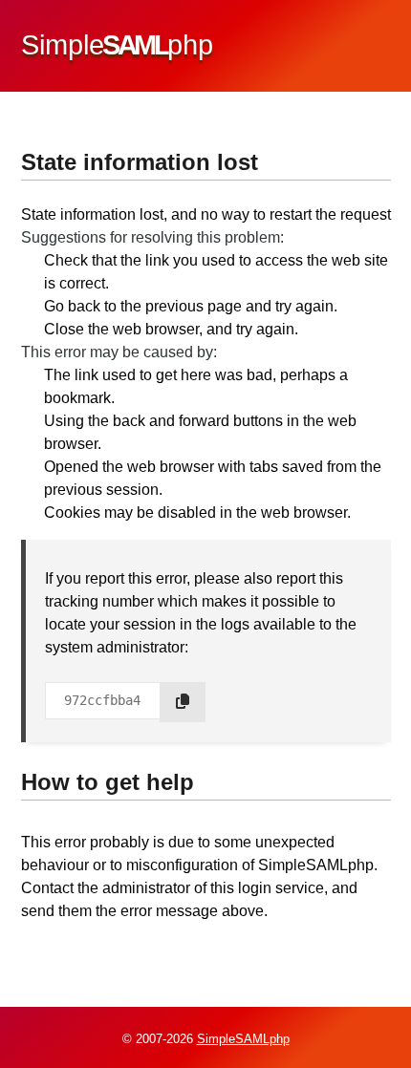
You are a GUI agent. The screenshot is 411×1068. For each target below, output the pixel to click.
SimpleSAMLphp (243, 1039)
